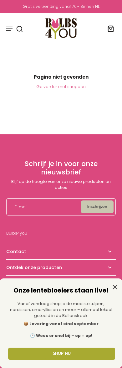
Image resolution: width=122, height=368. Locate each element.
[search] (19, 28)
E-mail (21, 207)
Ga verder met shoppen (61, 86)
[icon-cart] (109, 28)
